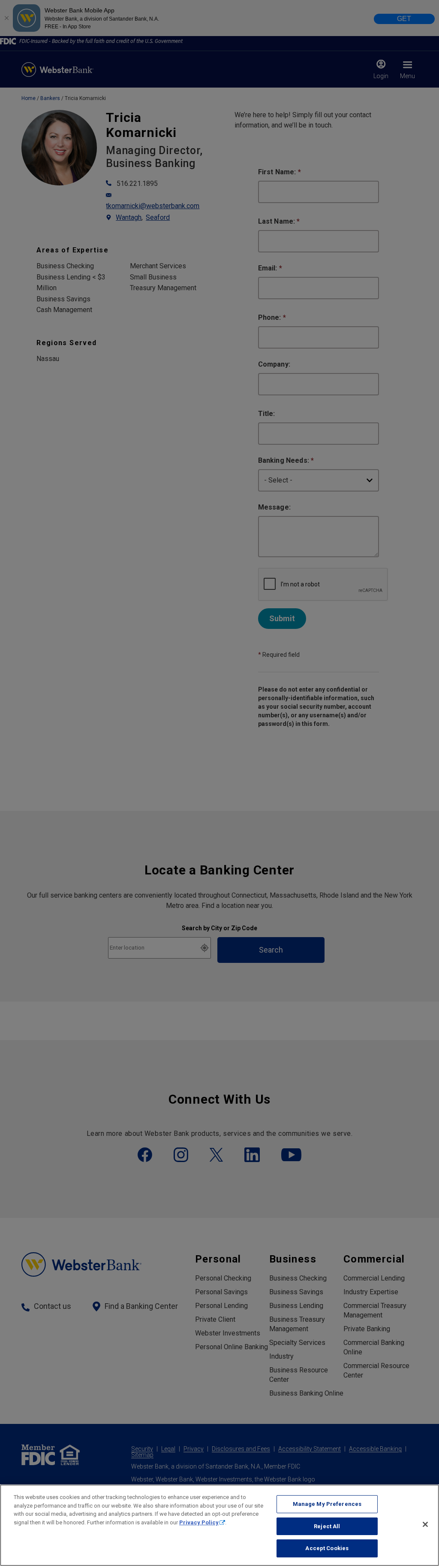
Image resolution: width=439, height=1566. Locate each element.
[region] (219, 1525)
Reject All (327, 1526)
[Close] (425, 1524)
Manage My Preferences (327, 1504)
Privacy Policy (199, 1522)
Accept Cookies (327, 1548)
